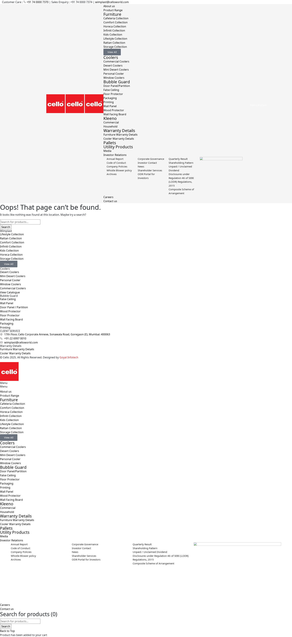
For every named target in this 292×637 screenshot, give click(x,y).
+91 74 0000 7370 (38, 2)
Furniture (112, 14)
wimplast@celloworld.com (112, 2)
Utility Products (118, 146)
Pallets (109, 142)
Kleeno (110, 118)
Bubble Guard (116, 81)
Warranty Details (119, 130)
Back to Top (7, 631)
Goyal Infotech (68, 357)
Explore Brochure (258, 105)
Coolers (110, 57)
